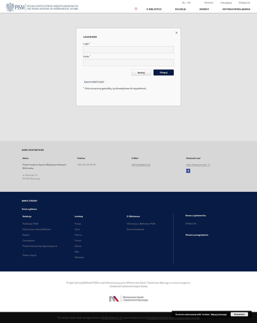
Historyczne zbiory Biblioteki (37, 229)
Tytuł (77, 229)
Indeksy (204, 9)
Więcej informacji (219, 314)
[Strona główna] (136, 9)
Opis (77, 251)
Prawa (78, 223)
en (188, 3)
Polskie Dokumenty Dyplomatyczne (40, 246)
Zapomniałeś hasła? (94, 81)
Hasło (87, 56)
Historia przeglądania (236, 9)
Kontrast (209, 2)
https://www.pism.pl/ (196, 164)
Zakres (78, 246)
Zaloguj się (244, 2)
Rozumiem (239, 314)
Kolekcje (180, 9)
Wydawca (79, 257)
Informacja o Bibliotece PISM (141, 223)
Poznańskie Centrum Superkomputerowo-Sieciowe (173, 317)
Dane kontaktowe (135, 229)
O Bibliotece (154, 9)
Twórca (78, 234)
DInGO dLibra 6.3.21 (112, 317)
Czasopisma (29, 240)
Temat (78, 240)
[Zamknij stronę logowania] (177, 32)
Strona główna (29, 209)
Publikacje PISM (30, 223)
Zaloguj (163, 72)
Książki (26, 234)
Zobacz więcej (30, 255)
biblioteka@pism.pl (141, 164)
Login (86, 43)
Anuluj (141, 72)
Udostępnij (226, 2)
